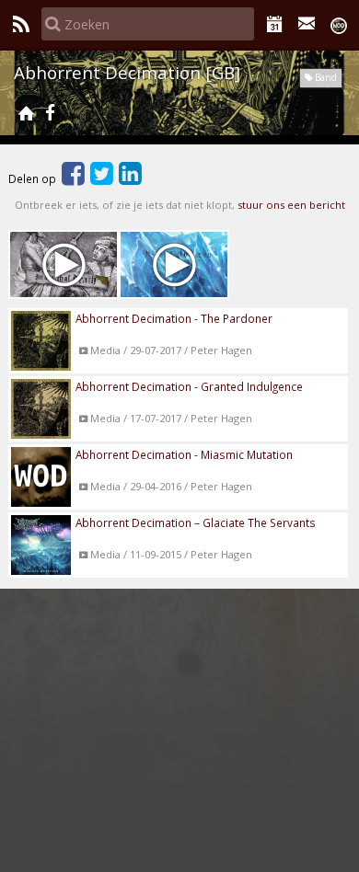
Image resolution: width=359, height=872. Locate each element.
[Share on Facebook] (73, 178)
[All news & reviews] (21, 23)
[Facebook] (50, 113)
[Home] (26, 113)
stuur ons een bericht (291, 205)
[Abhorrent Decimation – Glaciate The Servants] (174, 264)
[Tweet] (101, 178)
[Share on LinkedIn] (130, 178)
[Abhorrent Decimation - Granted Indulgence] (63, 264)
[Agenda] (275, 23)
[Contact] (307, 23)
